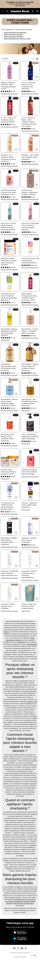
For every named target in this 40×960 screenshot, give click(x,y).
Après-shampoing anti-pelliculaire (15, 32)
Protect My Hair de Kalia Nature (23, 903)
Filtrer (6, 58)
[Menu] (2, 11)
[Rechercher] (7, 11)
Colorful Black (22, 957)
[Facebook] (14, 948)
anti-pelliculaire (32, 644)
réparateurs (21, 642)
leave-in (6, 632)
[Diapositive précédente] (2, 4)
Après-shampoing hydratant (13, 34)
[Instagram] (18, 948)
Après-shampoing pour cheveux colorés (17, 38)
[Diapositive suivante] (37, 4)
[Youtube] (22, 948)
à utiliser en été (31, 701)
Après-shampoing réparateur (13, 36)
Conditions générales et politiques (20, 953)
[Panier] (37, 11)
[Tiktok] (25, 948)
